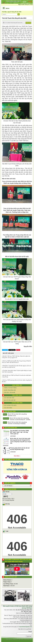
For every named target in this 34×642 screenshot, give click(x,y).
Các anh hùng (8, 407)
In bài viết (28, 22)
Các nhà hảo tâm (9, 397)
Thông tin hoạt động (10, 387)
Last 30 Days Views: (8, 583)
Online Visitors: (7, 580)
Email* (30, 631)
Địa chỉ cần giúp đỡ (9, 400)
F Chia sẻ (5, 349)
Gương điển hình (17, 402)
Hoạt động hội (17, 385)
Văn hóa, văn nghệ (9, 392)
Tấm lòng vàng (17, 395)
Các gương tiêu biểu (10, 405)
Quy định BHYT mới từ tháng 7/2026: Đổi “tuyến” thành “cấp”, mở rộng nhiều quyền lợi (19, 432)
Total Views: (6, 585)
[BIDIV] (17, 474)
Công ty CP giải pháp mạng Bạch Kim (22, 639)
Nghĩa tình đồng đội (10, 390)
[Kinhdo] (17, 468)
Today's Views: (7, 581)
